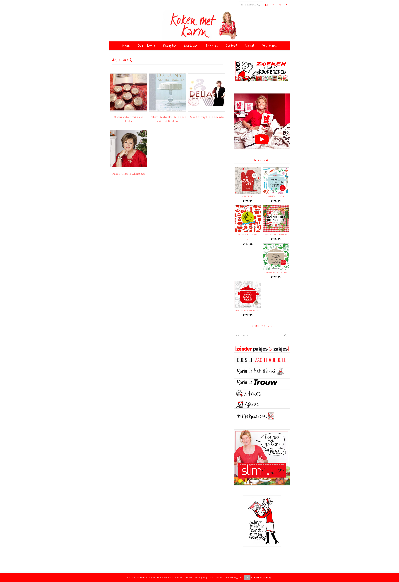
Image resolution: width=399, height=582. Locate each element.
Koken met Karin (199, 25)
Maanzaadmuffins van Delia (128, 119)
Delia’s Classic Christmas (128, 174)
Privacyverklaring (261, 577)
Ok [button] (247, 577)
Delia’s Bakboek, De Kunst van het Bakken (167, 119)
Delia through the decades (206, 117)
